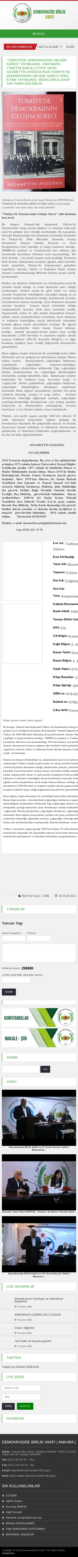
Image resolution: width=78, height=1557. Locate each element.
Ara (45, 1069)
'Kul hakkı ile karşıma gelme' (33, 1341)
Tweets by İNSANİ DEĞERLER (20, 1367)
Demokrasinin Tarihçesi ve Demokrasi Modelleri (39, 1300)
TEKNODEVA (8, 1553)
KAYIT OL (25, 1406)
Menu (40, 33)
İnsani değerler (24, 1328)
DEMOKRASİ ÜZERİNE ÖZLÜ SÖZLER (38, 1314)
